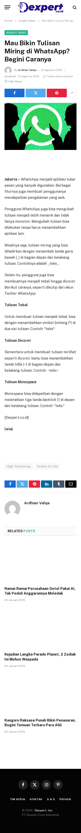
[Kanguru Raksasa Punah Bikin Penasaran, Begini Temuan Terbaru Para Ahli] (40, 694)
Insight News (16, 32)
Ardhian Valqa (27, 70)
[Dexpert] (40, 7)
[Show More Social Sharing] (72, 93)
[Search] (74, 7)
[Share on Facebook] (14, 93)
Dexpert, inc (43, 810)
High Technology (19, 466)
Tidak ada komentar (60, 76)
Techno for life (47, 466)
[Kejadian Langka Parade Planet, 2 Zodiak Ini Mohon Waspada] (40, 628)
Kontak (36, 799)
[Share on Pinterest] (57, 93)
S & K (51, 799)
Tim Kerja (18, 799)
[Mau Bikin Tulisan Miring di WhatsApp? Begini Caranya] (40, 126)
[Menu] (7, 7)
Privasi (65, 799)
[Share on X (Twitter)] (36, 93)
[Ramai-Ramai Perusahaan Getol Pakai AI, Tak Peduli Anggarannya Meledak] (40, 562)
